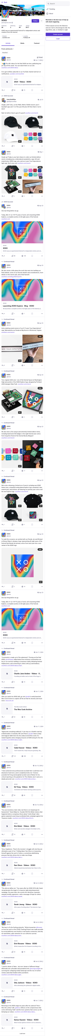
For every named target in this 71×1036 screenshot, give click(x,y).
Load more (22, 1033)
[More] (42, 90)
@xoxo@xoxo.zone (6, 22)
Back (5, 2)
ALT (20, 127)
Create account (58, 34)
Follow (35, 21)
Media (22, 43)
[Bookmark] (32, 90)
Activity (8, 43)
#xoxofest (5, 52)
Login (58, 39)
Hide (40, 117)
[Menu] (41, 21)
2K (2, 27)
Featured (36, 43)
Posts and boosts (6, 49)
